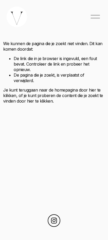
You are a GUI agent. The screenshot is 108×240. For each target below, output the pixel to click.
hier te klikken (40, 101)
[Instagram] (54, 220)
